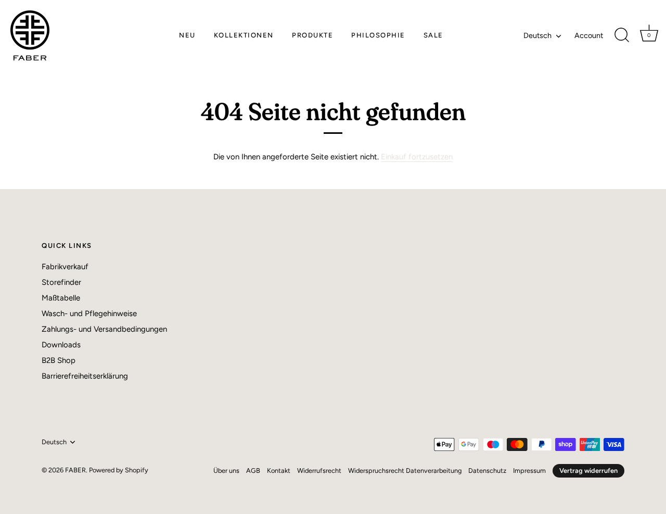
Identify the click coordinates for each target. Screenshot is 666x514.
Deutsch (537, 35)
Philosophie (378, 35)
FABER (75, 470)
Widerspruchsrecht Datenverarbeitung (405, 470)
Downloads (61, 344)
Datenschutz (487, 470)
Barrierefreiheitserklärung (85, 376)
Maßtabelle (61, 298)
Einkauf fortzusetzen (417, 156)
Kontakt (278, 470)
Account (588, 35)
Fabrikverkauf (65, 266)
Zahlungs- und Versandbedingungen (104, 329)
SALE (433, 35)
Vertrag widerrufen (588, 470)
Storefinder (61, 282)
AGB (253, 470)
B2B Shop (58, 360)
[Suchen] (621, 35)
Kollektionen (244, 35)
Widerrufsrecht (319, 470)
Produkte (312, 35)
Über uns (226, 470)
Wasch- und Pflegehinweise (89, 313)
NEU (187, 35)
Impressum (529, 470)
